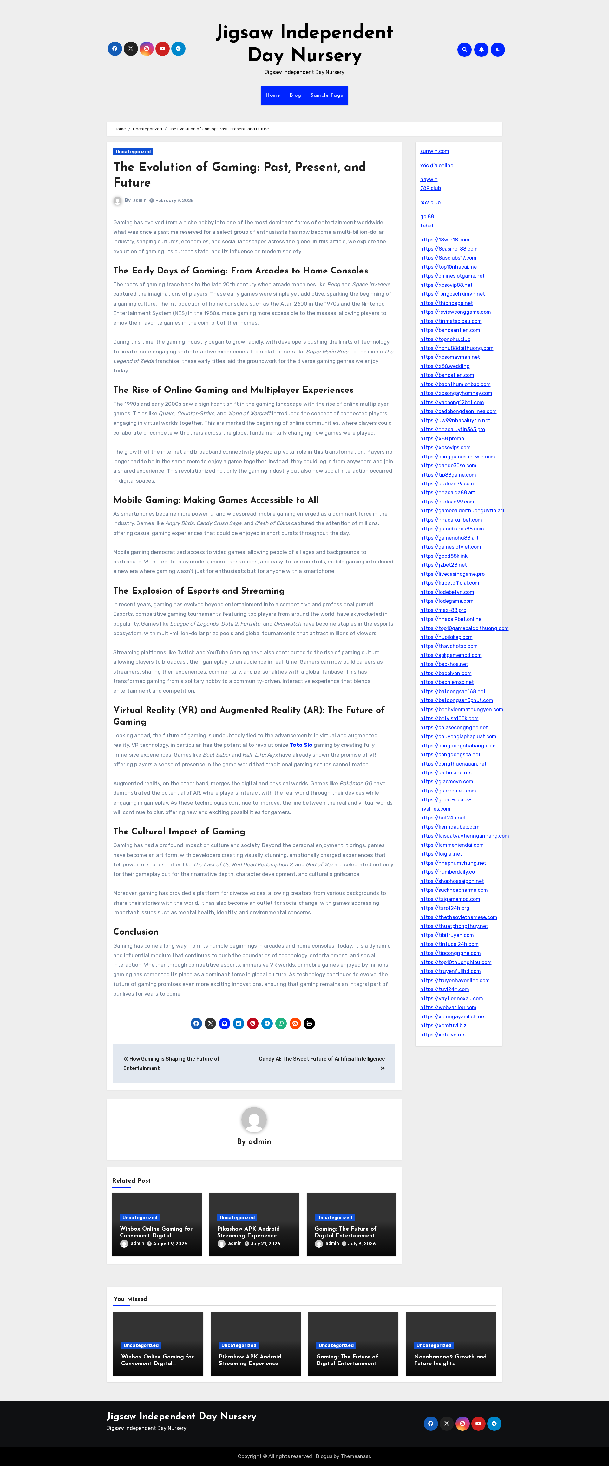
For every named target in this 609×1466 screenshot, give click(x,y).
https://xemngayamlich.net (453, 1017)
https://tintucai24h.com (449, 944)
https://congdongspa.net (450, 755)
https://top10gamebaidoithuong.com (464, 628)
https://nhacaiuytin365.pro (452, 429)
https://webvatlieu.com (448, 1007)
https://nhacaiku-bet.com (451, 520)
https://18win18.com (444, 240)
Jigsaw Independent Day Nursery (181, 1417)
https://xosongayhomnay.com (456, 393)
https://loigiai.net (441, 854)
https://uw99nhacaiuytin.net (455, 420)
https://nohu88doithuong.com (457, 348)
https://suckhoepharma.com (454, 890)
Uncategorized (133, 151)
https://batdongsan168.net (453, 691)
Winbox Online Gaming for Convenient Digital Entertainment (156, 1236)
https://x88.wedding (445, 366)
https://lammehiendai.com (452, 845)
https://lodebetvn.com (447, 592)
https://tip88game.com (448, 475)
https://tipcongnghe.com (450, 953)
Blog (295, 95)
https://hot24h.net (443, 818)
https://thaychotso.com (449, 646)
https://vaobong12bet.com (452, 402)
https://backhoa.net (444, 664)
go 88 (427, 217)
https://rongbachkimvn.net (452, 294)
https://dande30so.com (448, 466)
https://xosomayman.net (450, 357)
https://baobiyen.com (446, 673)
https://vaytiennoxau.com (451, 999)
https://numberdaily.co (447, 872)
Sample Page (327, 95)
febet (427, 226)
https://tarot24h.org (444, 908)
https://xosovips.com (445, 447)
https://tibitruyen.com (447, 935)
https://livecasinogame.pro (452, 574)
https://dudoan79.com (447, 484)
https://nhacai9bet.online (450, 619)
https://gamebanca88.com (452, 529)
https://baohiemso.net (447, 682)
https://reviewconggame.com (455, 312)
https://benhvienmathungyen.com (461, 710)
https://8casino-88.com (449, 249)
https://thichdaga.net (446, 303)
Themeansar (355, 1456)
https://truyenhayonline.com (455, 980)
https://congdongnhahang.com (458, 746)
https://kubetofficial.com (449, 583)
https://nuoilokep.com (446, 637)
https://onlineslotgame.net (452, 276)
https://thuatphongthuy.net (454, 926)
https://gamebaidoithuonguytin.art (462, 511)
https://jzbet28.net (443, 565)
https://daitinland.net (446, 773)
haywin (429, 179)
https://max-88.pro (443, 610)
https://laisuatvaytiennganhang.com (464, 836)
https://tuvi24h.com (444, 989)
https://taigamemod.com (450, 899)
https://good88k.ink (444, 556)
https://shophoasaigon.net (452, 881)
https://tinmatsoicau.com (451, 321)
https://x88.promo (442, 439)
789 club (430, 188)
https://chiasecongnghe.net (454, 728)
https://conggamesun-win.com (457, 457)
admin (140, 200)
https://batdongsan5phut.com (456, 700)
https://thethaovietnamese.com (458, 917)
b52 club (430, 203)
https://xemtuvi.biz (443, 1025)
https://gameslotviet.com (450, 547)
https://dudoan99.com (447, 502)
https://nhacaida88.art (447, 493)
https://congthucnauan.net (453, 764)
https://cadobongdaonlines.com (458, 411)
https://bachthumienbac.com (455, 384)
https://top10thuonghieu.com (456, 962)
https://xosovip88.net (446, 285)
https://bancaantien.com (450, 330)
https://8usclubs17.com (448, 258)
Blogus (324, 1456)
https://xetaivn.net (443, 1035)
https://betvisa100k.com (449, 718)
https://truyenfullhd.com (450, 971)
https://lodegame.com (447, 601)
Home (272, 95)
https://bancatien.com (447, 375)
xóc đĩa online (436, 165)
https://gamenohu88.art (449, 538)
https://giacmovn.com (446, 782)
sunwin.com (434, 151)
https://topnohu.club (445, 339)
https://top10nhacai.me (448, 267)
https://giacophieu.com (448, 791)
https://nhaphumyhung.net (453, 863)
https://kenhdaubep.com (450, 827)
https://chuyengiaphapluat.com (458, 736)
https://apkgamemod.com (451, 655)
